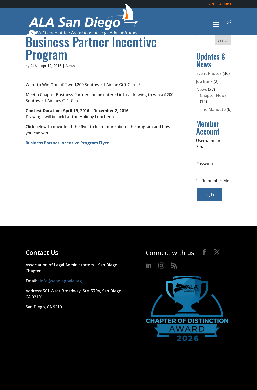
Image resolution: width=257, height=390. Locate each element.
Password (205, 163)
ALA (33, 65)
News (70, 65)
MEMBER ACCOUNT (220, 4)
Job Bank (204, 81)
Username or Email (208, 143)
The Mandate (213, 109)
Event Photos (209, 73)
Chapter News (213, 95)
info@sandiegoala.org (61, 281)
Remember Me (215, 180)
